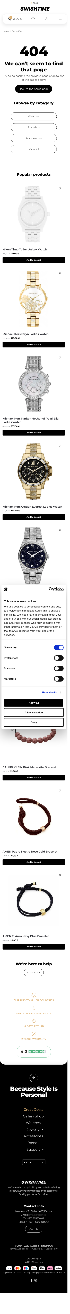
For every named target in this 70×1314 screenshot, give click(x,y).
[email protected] (37, 1214)
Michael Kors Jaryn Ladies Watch (26, 334)
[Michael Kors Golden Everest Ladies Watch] (34, 471)
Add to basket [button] (34, 260)
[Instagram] (35, 1280)
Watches (34, 116)
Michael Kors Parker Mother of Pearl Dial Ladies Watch (31, 420)
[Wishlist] (59, 188)
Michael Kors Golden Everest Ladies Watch (32, 506)
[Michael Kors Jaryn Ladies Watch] (34, 299)
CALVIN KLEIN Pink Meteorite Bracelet (29, 767)
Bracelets (34, 127)
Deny (34, 722)
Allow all (34, 702)
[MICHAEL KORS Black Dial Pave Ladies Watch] (34, 556)
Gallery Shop (33, 1116)
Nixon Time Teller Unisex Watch (25, 249)
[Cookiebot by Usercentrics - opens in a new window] (49, 589)
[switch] (59, 658)
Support (33, 1149)
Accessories (34, 138)
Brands (33, 1143)
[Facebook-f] (31, 1280)
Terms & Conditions (19, 1248)
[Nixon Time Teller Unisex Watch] (34, 214)
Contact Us (33, 972)
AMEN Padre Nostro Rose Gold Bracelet (30, 851)
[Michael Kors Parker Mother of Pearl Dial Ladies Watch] (34, 383)
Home (6, 31)
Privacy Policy (36, 1248)
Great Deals (33, 1109)
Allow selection (34, 712)
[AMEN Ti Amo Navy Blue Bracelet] (34, 901)
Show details (49, 692)
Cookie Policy (51, 1248)
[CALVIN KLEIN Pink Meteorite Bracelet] (34, 732)
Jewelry (33, 1129)
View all (34, 149)
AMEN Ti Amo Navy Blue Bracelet (26, 936)
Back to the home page (34, 88)
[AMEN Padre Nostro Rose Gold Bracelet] (34, 816)
